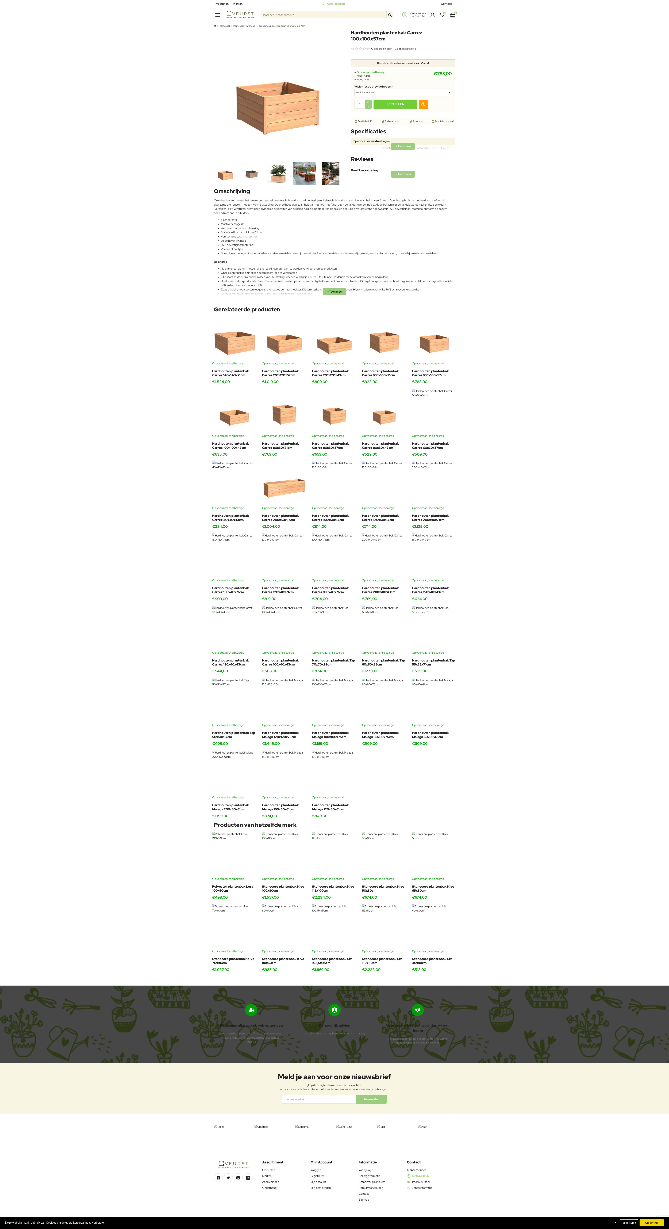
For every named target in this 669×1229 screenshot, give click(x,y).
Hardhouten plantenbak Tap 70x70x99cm (333, 662)
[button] (395, 104)
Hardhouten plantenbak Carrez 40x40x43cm (230, 518)
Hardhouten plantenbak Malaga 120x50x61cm (330, 807)
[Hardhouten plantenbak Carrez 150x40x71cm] (234, 556)
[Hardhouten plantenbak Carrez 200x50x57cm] (284, 483)
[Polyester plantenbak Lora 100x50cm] (234, 854)
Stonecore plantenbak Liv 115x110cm (382, 961)
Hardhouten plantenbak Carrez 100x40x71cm (330, 590)
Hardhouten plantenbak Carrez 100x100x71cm (380, 373)
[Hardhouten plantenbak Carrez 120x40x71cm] (284, 556)
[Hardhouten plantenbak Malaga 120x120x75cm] (284, 700)
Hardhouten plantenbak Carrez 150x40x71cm (230, 590)
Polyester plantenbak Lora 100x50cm (232, 888)
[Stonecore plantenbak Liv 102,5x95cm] (334, 926)
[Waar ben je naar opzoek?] (389, 14)
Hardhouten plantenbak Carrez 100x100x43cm (230, 445)
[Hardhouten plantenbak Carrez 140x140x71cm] (234, 339)
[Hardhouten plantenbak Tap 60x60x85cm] (384, 628)
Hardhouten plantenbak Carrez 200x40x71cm (430, 518)
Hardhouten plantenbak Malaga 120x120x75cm (280, 735)
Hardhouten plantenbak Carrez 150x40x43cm (430, 590)
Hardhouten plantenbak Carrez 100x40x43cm (280, 662)
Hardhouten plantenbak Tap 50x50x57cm (233, 735)
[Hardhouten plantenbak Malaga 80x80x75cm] (384, 700)
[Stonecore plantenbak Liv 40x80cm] (434, 926)
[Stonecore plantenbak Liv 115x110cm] (384, 926)
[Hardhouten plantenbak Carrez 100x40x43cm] (284, 628)
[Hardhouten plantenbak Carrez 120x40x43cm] (234, 628)
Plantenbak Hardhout (244, 25)
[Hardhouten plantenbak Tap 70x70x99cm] (334, 628)
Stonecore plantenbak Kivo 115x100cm (333, 888)
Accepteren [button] (652, 1222)
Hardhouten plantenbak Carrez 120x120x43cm (330, 373)
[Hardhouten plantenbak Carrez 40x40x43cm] (234, 483)
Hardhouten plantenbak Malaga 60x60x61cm (430, 735)
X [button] (615, 1222)
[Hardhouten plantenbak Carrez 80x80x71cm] (284, 411)
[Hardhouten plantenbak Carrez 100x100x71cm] (384, 339)
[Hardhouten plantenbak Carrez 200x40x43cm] (384, 556)
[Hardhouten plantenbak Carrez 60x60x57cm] (434, 411)
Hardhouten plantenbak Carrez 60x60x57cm (430, 445)
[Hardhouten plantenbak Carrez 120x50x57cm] (384, 483)
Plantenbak (224, 25)
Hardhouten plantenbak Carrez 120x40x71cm (280, 590)
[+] (368, 102)
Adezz (367, 75)
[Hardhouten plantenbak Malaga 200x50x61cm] (234, 773)
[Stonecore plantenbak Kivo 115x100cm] (334, 854)
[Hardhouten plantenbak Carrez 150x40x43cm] (434, 556)
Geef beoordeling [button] (405, 49)
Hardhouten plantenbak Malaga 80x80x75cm (380, 735)
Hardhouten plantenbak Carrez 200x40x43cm (380, 590)
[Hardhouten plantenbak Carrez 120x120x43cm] (334, 339)
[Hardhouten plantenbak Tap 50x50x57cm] (234, 700)
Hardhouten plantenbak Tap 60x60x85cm (383, 662)
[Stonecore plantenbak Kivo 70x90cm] (234, 926)
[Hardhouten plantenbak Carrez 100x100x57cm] (434, 339)
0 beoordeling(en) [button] (382, 49)
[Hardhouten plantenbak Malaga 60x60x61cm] (434, 700)
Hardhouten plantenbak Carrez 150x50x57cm (330, 518)
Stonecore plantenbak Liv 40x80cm (432, 961)
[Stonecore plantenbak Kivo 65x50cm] (434, 854)
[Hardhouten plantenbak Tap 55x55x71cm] (434, 628)
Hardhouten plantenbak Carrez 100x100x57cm (430, 373)
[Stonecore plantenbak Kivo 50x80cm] (384, 854)
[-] (368, 106)
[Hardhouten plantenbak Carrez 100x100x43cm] (234, 411)
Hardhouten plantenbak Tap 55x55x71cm (433, 662)
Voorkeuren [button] (629, 1222)
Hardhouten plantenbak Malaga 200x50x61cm (230, 807)
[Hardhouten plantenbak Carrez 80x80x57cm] (334, 411)
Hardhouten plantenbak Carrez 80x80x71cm (280, 445)
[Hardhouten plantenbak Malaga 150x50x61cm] (284, 773)
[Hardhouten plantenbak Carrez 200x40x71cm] (434, 483)
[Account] (431, 15)
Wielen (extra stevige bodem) (373, 86)
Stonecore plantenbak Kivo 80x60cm (283, 961)
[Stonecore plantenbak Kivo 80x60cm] (284, 926)
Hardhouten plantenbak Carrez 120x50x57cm (380, 518)
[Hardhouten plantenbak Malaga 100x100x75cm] (334, 700)
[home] (215, 26)
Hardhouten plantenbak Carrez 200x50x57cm (280, 518)
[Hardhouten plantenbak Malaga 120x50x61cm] (334, 773)
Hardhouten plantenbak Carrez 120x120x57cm (280, 373)
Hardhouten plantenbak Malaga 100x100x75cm (330, 735)
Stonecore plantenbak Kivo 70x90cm (233, 961)
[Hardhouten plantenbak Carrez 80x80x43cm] (384, 411)
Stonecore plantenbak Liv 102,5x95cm (332, 961)
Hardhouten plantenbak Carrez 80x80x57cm (330, 445)
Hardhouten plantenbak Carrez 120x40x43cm (230, 662)
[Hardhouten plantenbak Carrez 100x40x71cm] (334, 556)
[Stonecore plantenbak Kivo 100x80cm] (284, 854)
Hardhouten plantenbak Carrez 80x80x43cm (380, 445)
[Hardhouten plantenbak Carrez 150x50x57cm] (334, 483)
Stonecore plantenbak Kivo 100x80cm (283, 888)
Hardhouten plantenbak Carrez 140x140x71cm (230, 373)
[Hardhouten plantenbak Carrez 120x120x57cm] (284, 339)
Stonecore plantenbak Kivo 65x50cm (433, 888)
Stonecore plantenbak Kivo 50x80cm (383, 888)
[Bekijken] (452, 14)
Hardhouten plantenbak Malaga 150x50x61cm (280, 807)
